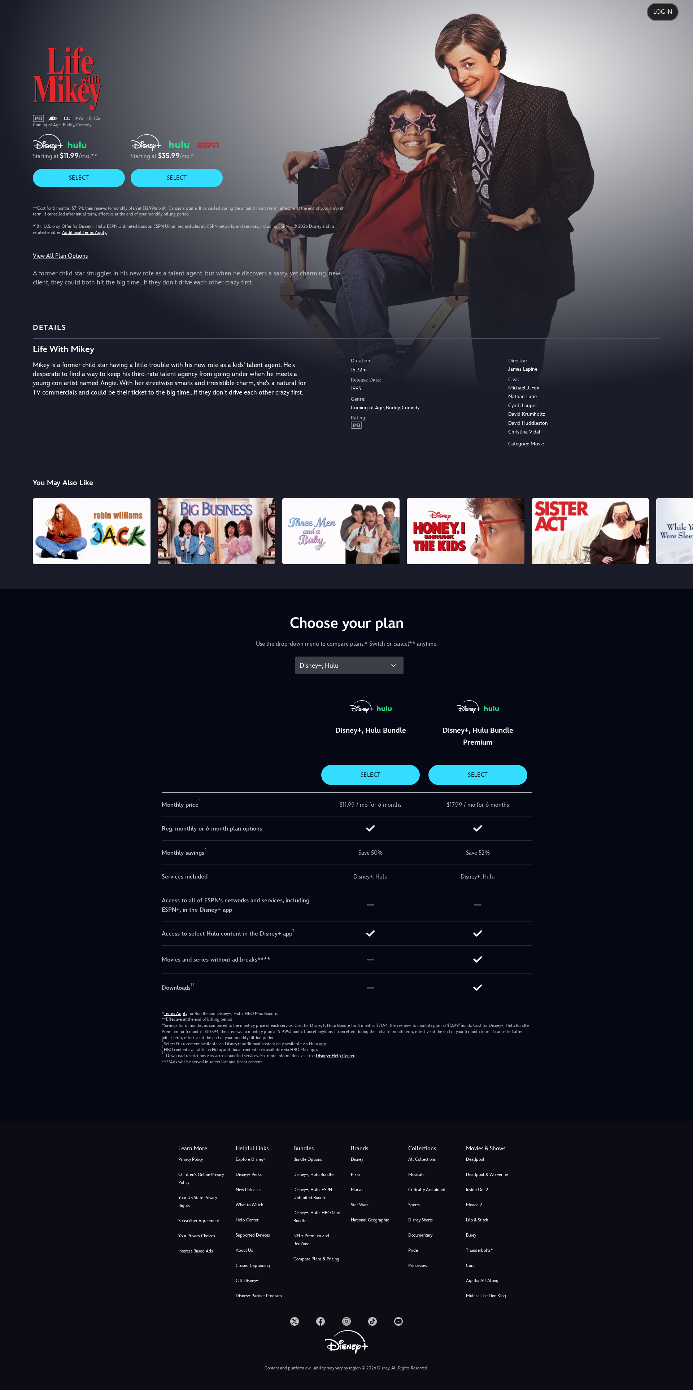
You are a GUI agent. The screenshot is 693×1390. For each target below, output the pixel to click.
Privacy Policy (190, 1159)
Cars (470, 1265)
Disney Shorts (420, 1220)
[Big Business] (216, 531)
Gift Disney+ (247, 1280)
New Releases (248, 1189)
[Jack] (91, 531)
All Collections (422, 1159)
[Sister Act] (590, 531)
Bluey (471, 1235)
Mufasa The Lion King (486, 1295)
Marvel (357, 1189)
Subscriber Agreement (198, 1220)
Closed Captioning (253, 1265)
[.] (294, 1321)
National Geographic (370, 1220)
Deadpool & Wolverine (487, 1174)
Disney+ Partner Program (259, 1295)
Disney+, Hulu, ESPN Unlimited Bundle (312, 1193)
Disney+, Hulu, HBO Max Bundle (316, 1216)
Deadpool (475, 1159)
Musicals (416, 1174)
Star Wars (360, 1204)
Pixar (355, 1174)
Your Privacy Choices (196, 1235)
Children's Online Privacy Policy (201, 1178)
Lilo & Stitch (477, 1220)
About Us (244, 1250)
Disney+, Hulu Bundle (313, 1174)
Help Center (247, 1220)
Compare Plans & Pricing (316, 1259)
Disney (357, 1159)
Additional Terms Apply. (84, 232)
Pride (413, 1250)
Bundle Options (307, 1159)
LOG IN (662, 11)
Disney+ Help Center (335, 1055)
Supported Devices (253, 1235)
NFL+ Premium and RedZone (311, 1239)
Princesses (417, 1265)
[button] (260, 1148)
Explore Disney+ (251, 1159)
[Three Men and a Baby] (341, 531)
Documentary (420, 1235)
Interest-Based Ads (195, 1251)
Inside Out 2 (477, 1189)
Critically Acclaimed (426, 1189)
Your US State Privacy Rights (197, 1201)
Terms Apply (175, 1013)
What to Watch (249, 1204)
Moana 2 (474, 1204)
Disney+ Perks (249, 1174)
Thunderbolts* (479, 1250)
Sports (414, 1204)
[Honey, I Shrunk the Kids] (465, 531)
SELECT (79, 177)
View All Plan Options (60, 255)
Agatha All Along (482, 1280)
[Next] (679, 530)
